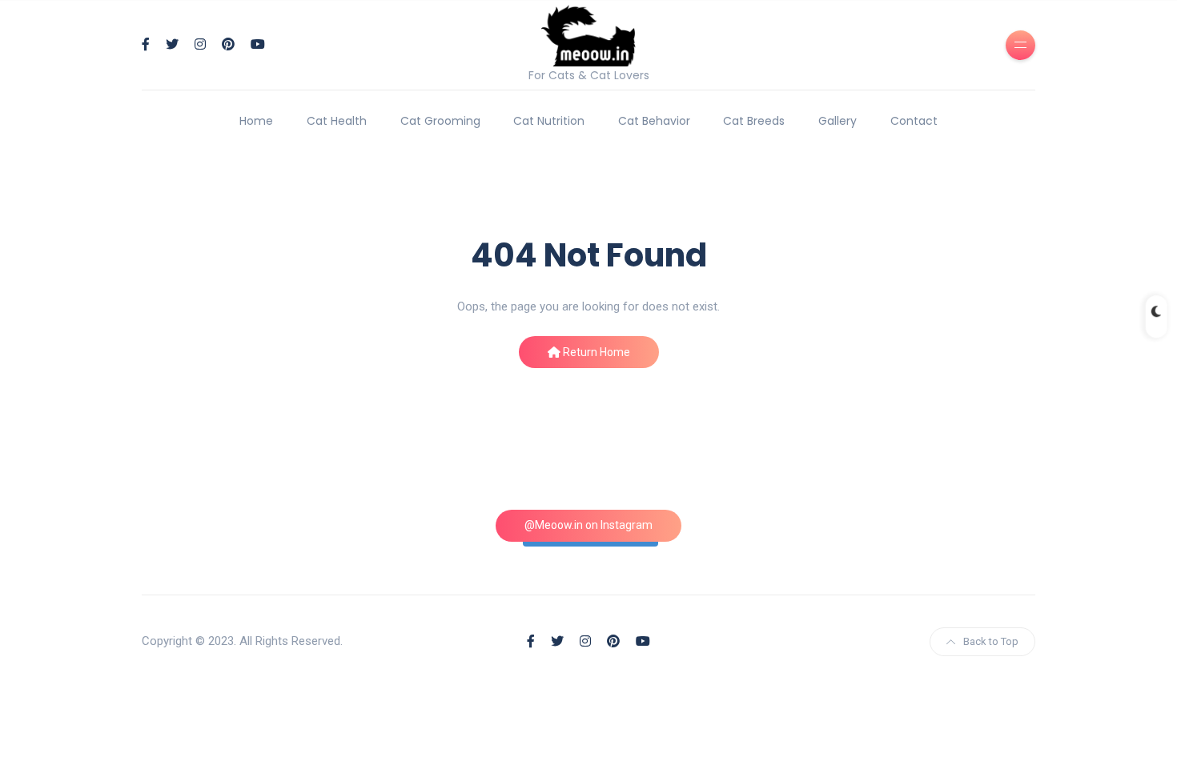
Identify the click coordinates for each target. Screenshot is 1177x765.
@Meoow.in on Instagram (588, 525)
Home (256, 121)
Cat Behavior (654, 121)
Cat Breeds (754, 121)
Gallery (837, 121)
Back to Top (990, 641)
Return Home (595, 352)
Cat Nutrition (548, 121)
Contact (914, 121)
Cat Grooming (440, 121)
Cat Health (337, 121)
